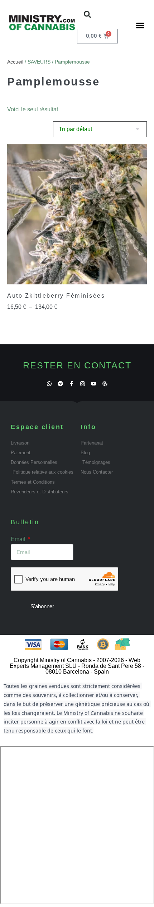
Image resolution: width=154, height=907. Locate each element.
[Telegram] (60, 383)
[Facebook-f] (71, 383)
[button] (87, 14)
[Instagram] (82, 383)
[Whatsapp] (49, 383)
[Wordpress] (104, 383)
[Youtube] (93, 383)
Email (19, 539)
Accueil (15, 62)
